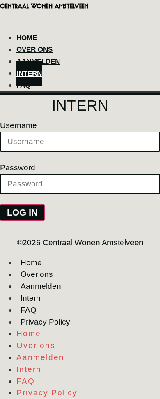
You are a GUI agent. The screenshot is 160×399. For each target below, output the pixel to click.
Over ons (37, 274)
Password (17, 167)
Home (31, 262)
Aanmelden (41, 286)
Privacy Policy (45, 322)
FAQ (23, 85)
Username (18, 125)
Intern (31, 298)
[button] (80, 26)
